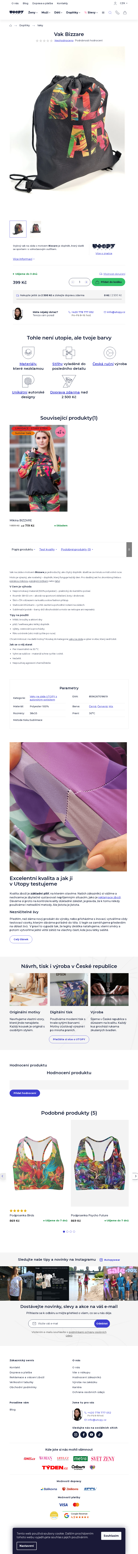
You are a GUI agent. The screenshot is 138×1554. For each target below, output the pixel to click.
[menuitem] (33, 13)
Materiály (28, 364)
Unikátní (19, 392)
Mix (111, 706)
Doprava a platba (42, 3)
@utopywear (99, 1434)
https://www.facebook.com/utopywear (83, 1434)
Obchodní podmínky (23, 1387)
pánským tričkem (38, 581)
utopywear (75, 1434)
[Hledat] (110, 12)
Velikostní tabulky (22, 1382)
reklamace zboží (109, 897)
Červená (102, 706)
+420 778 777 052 (117, 12)
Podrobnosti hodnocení (88, 40)
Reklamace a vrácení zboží (27, 1377)
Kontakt (15, 1367)
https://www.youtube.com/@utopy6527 (91, 1434)
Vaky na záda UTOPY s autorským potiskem (43, 698)
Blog (25, 3)
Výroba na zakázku (84, 1382)
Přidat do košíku (111, 282)
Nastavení (27, 1545)
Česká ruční (103, 364)
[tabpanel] (38, 477)
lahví (57, 581)
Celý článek (21, 939)
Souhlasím (111, 1535)
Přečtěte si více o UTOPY (69, 1039)
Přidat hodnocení (25, 1093)
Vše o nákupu (81, 1372)
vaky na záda (76, 639)
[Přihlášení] (115, 3)
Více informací (22, 259)
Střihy (57, 364)
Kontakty (62, 3)
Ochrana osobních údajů (88, 1392)
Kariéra (77, 1387)
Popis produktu (22, 549)
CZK (122, 3)
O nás (15, 3)
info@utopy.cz (116, 312)
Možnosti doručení (114, 273)
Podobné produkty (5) (76, 549)
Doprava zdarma (65, 392)
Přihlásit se (102, 1324)
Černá (92, 706)
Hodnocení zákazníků (86, 1377)
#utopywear (112, 1259)
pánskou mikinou (19, 581)
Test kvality (47, 549)
